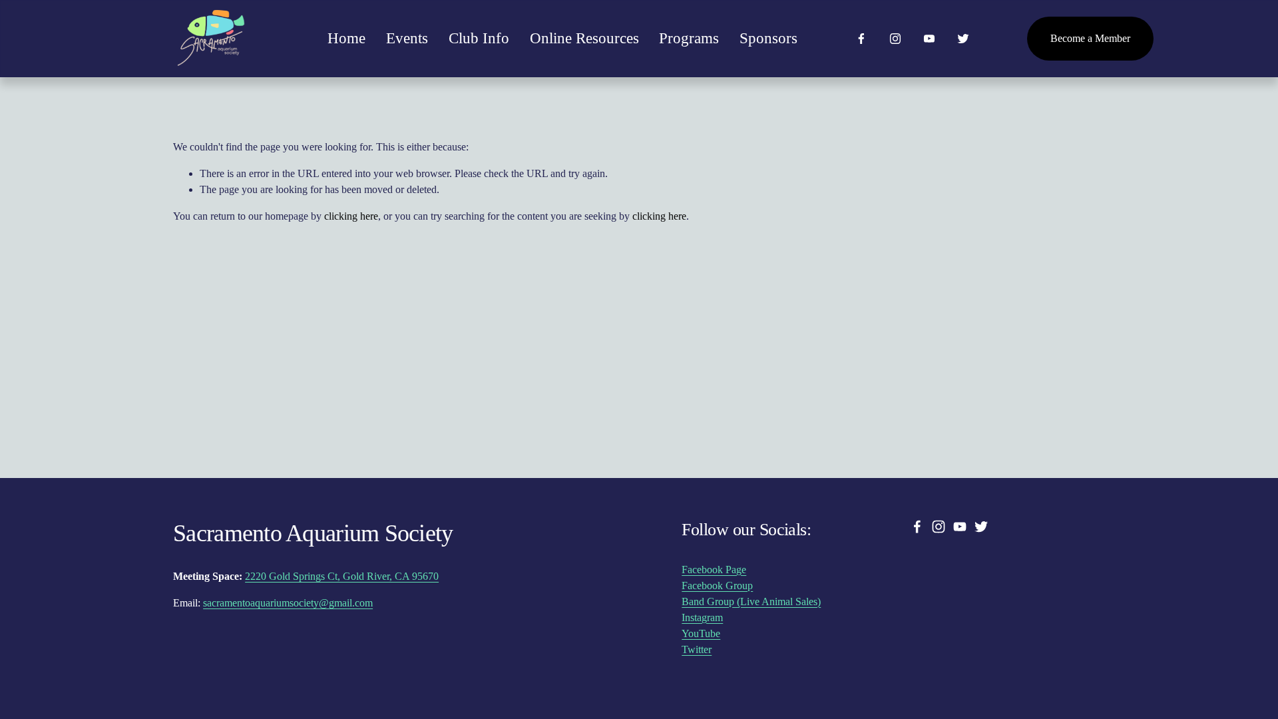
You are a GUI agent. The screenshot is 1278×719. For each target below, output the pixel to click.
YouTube (701, 633)
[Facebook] (861, 38)
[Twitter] (963, 38)
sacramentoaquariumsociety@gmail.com (288, 602)
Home (346, 38)
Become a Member (1090, 38)
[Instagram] (895, 38)
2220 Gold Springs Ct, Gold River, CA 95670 (342, 576)
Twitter (697, 649)
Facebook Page (714, 569)
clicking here (351, 216)
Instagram (702, 617)
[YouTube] (929, 38)
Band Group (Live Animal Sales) (751, 601)
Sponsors (768, 38)
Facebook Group (717, 585)
